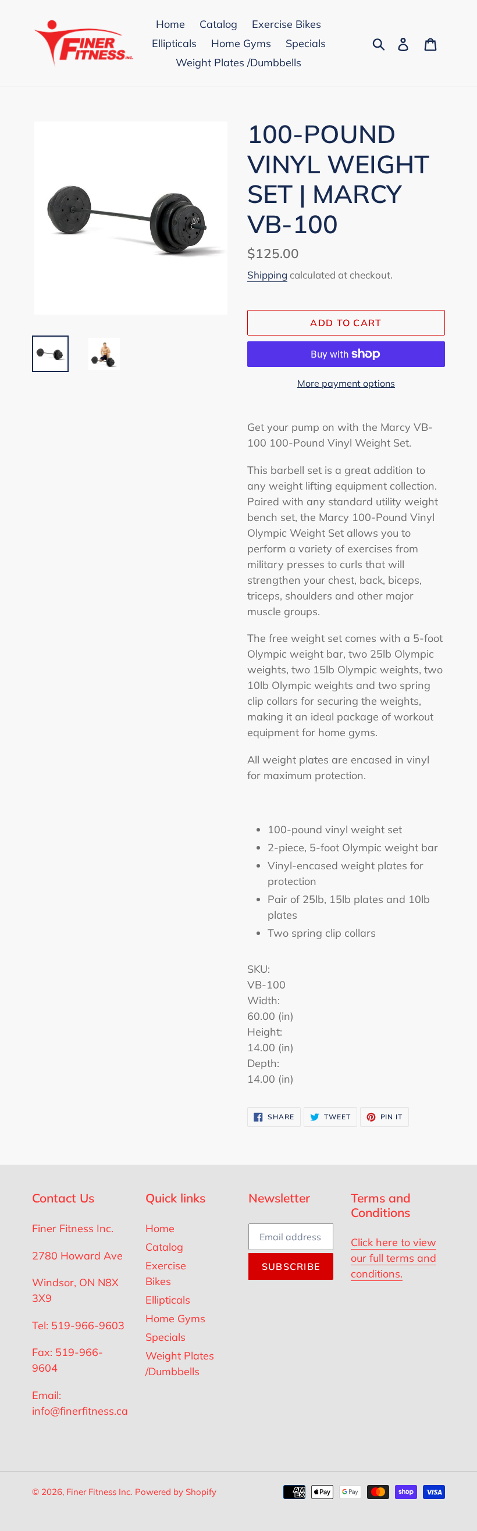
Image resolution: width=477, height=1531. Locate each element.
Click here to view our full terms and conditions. (393, 1258)
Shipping (267, 275)
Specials (165, 1337)
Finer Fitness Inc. (99, 1491)
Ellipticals (167, 1300)
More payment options (346, 383)
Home (160, 1228)
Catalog (164, 1247)
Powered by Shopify (175, 1491)
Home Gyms (175, 1318)
